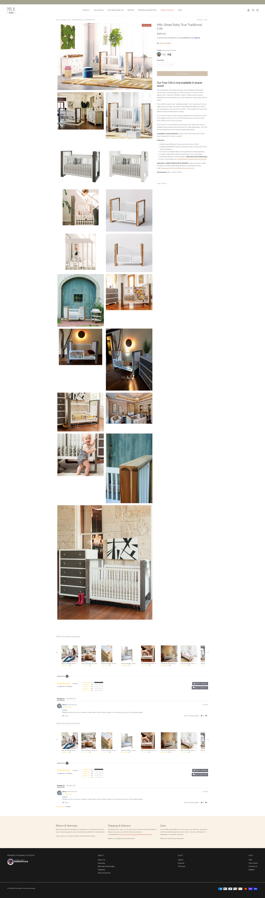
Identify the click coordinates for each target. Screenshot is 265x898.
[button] (57, 653)
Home (58, 20)
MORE (180, 10)
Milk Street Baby (17, 888)
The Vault (181, 866)
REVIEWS (131, 10)
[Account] (248, 10)
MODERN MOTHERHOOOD (147, 10)
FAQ (250, 860)
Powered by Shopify (29, 888)
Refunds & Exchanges (106, 866)
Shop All (181, 863)
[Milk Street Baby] (11, 10)
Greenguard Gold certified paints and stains (177, 168)
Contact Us (253, 866)
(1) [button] (92, 682)
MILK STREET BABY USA (115, 10)
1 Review (68, 806)
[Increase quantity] (171, 64)
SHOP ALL (86, 10)
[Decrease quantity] (159, 64)
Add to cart (182, 74)
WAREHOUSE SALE (167, 10)
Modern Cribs (66, 20)
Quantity (160, 60)
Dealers (251, 870)
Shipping (101, 870)
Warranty (101, 863)
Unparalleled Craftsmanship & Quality (191, 159)
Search (180, 860)
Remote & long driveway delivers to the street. (134, 834)
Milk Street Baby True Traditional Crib (83, 20)
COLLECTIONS (99, 10)
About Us (101, 860)
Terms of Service (104, 873)
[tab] (61, 699)
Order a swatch (176, 136)
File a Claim (253, 863)
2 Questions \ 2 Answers (64, 686)
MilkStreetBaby (165, 43)
